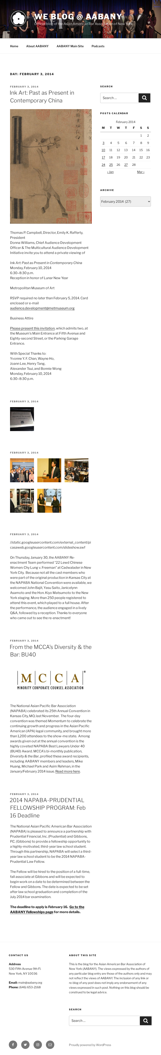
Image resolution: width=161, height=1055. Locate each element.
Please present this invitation (32, 328)
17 (103, 157)
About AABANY (37, 46)
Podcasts (98, 46)
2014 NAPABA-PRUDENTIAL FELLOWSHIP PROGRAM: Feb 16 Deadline (48, 808)
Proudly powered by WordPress (90, 1045)
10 (103, 150)
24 (103, 164)
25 (111, 164)
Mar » (140, 172)
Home (14, 46)
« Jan (110, 172)
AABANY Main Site (70, 46)
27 (126, 164)
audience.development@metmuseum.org (42, 308)
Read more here (67, 771)
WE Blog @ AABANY (78, 16)
